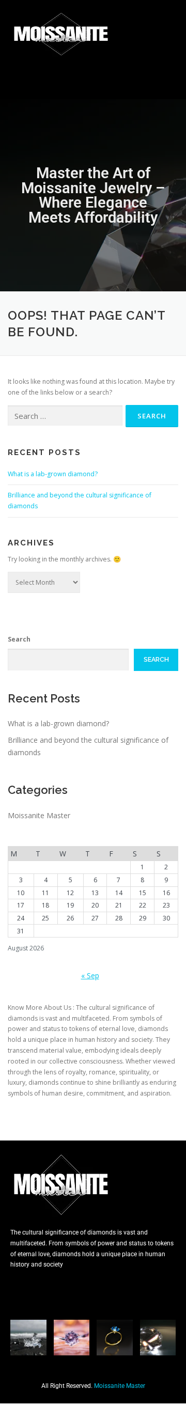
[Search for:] (65, 416)
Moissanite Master (39, 815)
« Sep (90, 975)
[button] (93, 78)
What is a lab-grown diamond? (53, 474)
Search (19, 639)
